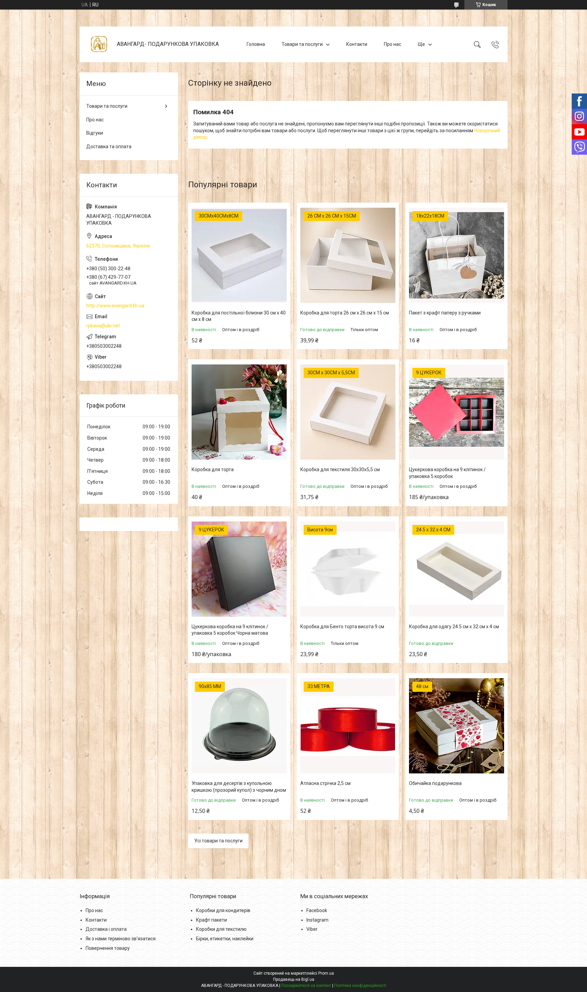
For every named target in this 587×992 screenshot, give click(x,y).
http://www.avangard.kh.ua (115, 305)
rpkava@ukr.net (103, 325)
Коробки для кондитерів (223, 910)
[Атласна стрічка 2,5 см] (347, 725)
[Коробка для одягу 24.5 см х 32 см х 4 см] (456, 569)
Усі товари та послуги (218, 840)
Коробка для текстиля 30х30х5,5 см (340, 469)
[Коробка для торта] (239, 412)
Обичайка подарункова (435, 783)
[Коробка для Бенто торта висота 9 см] (347, 569)
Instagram (317, 920)
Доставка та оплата (108, 146)
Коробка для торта (213, 469)
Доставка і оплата (106, 929)
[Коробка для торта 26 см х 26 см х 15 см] (347, 255)
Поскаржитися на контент (306, 985)
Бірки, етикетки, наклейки (224, 938)
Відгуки (94, 133)
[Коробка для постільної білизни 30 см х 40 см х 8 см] (239, 255)
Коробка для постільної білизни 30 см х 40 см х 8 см (239, 316)
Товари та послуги (302, 44)
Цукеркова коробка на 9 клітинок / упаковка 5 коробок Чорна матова (230, 630)
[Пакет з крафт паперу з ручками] (456, 255)
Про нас (392, 44)
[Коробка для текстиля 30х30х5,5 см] (347, 412)
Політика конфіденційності (360, 985)
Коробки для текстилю (221, 929)
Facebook (316, 910)
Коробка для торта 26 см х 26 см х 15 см (344, 312)
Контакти (356, 44)
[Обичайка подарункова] (456, 725)
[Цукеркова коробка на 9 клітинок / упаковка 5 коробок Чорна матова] (239, 569)
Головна (256, 44)
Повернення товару (108, 948)
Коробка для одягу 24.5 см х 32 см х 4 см (454, 626)
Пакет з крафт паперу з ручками (445, 312)
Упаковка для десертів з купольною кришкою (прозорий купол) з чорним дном (239, 787)
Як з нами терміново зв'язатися (121, 938)
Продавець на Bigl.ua (293, 979)
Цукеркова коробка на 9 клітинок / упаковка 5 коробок (447, 473)
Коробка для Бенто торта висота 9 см (342, 626)
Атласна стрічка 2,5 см (325, 783)
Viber (312, 929)
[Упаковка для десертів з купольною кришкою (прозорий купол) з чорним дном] (239, 725)
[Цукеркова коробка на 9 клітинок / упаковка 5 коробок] (456, 412)
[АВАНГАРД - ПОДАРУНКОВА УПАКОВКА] (99, 44)
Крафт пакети (211, 920)
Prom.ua (326, 973)
